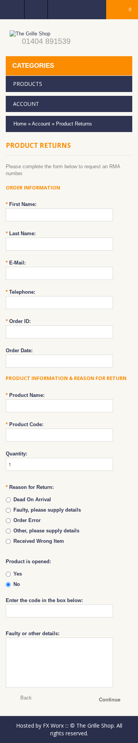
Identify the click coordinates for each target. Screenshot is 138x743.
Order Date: (19, 350)
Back (26, 698)
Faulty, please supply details (47, 510)
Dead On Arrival (32, 499)
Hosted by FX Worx (40, 725)
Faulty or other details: (32, 633)
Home (19, 124)
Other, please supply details (46, 531)
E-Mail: (16, 263)
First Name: (21, 204)
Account (41, 124)
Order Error (27, 520)
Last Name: (21, 233)
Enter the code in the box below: (44, 600)
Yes (17, 574)
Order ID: (18, 321)
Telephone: (20, 292)
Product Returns (74, 124)
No (16, 584)
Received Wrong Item (38, 541)
